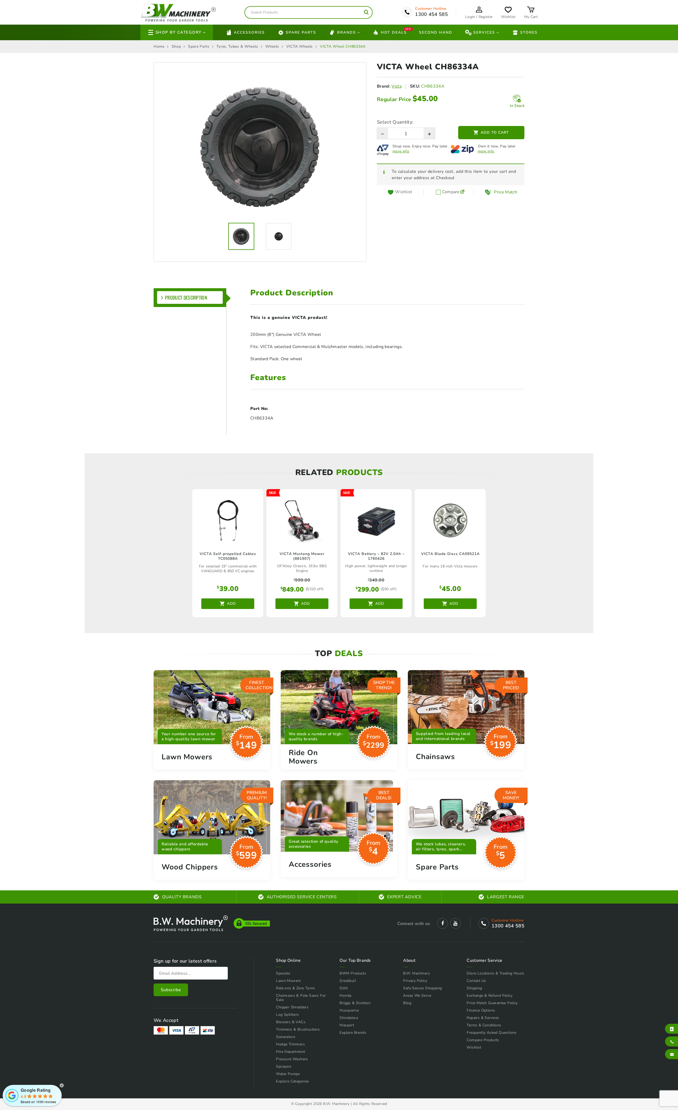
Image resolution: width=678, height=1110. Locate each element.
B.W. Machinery (416, 973)
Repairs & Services (483, 1017)
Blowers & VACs (290, 1022)
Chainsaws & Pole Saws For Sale (301, 997)
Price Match (505, 192)
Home (159, 46)
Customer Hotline (430, 9)
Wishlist (474, 1047)
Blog (407, 1002)
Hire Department (290, 1051)
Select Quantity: (395, 122)
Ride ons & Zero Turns (295, 988)
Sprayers (283, 1066)
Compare (450, 192)
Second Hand (435, 32)
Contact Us (476, 980)
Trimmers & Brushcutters (298, 1029)
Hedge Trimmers (290, 1044)
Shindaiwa (349, 1017)
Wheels (272, 46)
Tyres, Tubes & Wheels (237, 46)
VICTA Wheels (299, 46)
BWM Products (353, 973)
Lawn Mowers (288, 980)
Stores (529, 32)
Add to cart (495, 132)
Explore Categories (292, 1081)
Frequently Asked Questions (491, 1032)
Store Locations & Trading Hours (495, 973)
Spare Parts (301, 32)
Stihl (344, 988)
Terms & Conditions (484, 1025)
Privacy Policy (415, 980)
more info (400, 151)
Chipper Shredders (292, 1007)
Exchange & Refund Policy (489, 995)
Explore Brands (353, 1032)
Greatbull (348, 980)
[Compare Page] (462, 192)
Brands (346, 32)
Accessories (249, 32)
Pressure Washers (292, 1059)
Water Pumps (288, 1073)
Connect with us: (414, 924)
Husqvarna (349, 1010)
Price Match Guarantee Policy (492, 1002)
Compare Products (483, 1040)
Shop (176, 46)
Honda (345, 995)
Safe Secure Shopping (422, 988)
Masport (347, 1025)
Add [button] (231, 603)
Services (484, 32)
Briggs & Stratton (355, 1002)
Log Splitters (287, 1014)
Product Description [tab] (186, 297)
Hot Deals (394, 32)
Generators (285, 1036)
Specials (283, 973)
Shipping (474, 988)
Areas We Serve (417, 995)
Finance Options (481, 1010)
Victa (396, 86)
